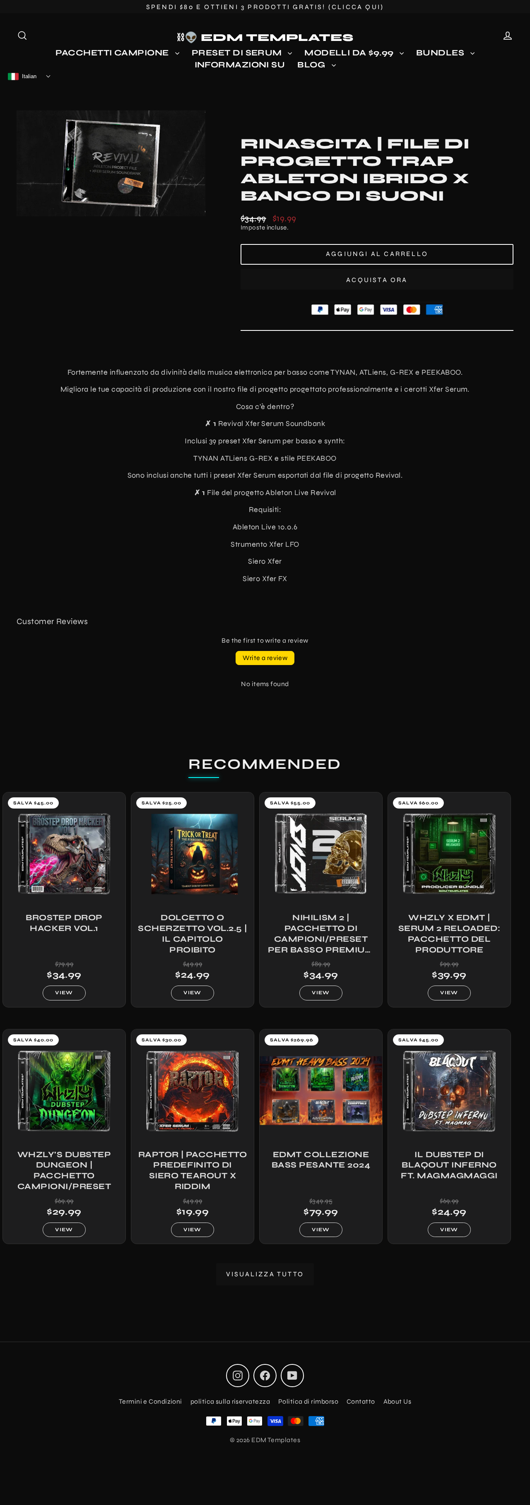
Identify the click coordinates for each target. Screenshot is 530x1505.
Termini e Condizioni (150, 1401)
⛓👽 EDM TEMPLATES (265, 37)
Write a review (265, 658)
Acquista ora (376, 280)
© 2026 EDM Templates (265, 1440)
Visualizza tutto (265, 1274)
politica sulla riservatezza (230, 1401)
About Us (397, 1401)
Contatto (361, 1401)
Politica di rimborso (308, 1401)
